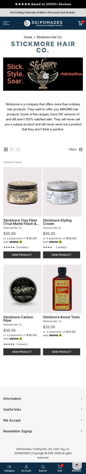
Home (28, 37)
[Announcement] (43, 4)
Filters (73, 149)
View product (22, 254)
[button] (5, 149)
